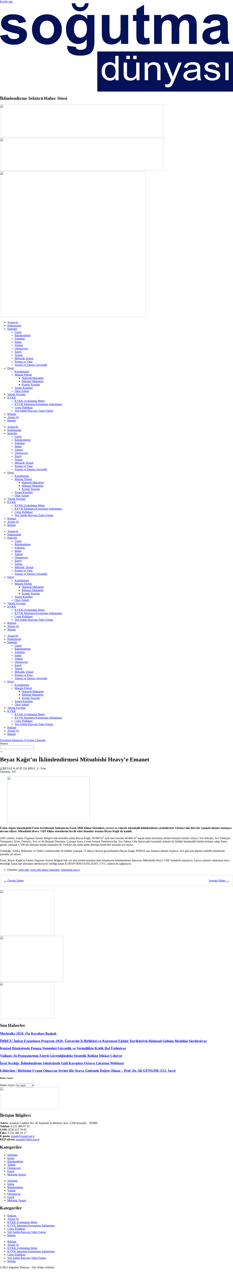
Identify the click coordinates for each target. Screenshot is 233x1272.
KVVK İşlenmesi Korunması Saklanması (38, 404)
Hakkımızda (14, 325)
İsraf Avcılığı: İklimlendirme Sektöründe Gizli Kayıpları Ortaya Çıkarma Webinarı (62, 1063)
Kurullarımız (22, 371)
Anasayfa (12, 322)
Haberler (12, 328)
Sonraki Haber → (219, 880)
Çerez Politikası (24, 407)
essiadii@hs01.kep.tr (28, 1139)
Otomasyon (21, 348)
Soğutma (20, 338)
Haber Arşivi (7, 1085)
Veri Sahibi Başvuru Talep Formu (34, 410)
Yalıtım (19, 345)
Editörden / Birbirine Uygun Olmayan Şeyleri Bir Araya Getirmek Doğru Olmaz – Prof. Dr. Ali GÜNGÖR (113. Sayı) (87, 1070)
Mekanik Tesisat (24, 358)
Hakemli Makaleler (33, 378)
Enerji (18, 351)
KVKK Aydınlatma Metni (30, 400)
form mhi (23, 869)
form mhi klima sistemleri (45, 869)
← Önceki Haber (14, 880)
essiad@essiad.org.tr (23, 1136)
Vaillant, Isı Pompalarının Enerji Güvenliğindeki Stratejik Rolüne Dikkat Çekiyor (61, 1056)
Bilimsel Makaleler (33, 381)
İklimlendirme (23, 335)
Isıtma (18, 341)
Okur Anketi (22, 391)
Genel (18, 332)
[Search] (1, 751)
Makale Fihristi (23, 374)
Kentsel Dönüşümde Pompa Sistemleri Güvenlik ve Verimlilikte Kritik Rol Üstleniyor (63, 1048)
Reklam (11, 414)
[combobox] (17, 747)
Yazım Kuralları (24, 387)
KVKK (11, 397)
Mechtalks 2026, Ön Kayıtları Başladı (28, 1033)
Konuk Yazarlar (31, 384)
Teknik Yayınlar (16, 394)
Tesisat (18, 355)
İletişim (11, 420)
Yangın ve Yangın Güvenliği (31, 364)
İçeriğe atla (6, 1)
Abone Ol (13, 417)
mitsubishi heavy (70, 869)
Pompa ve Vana (24, 361)
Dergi (10, 368)
